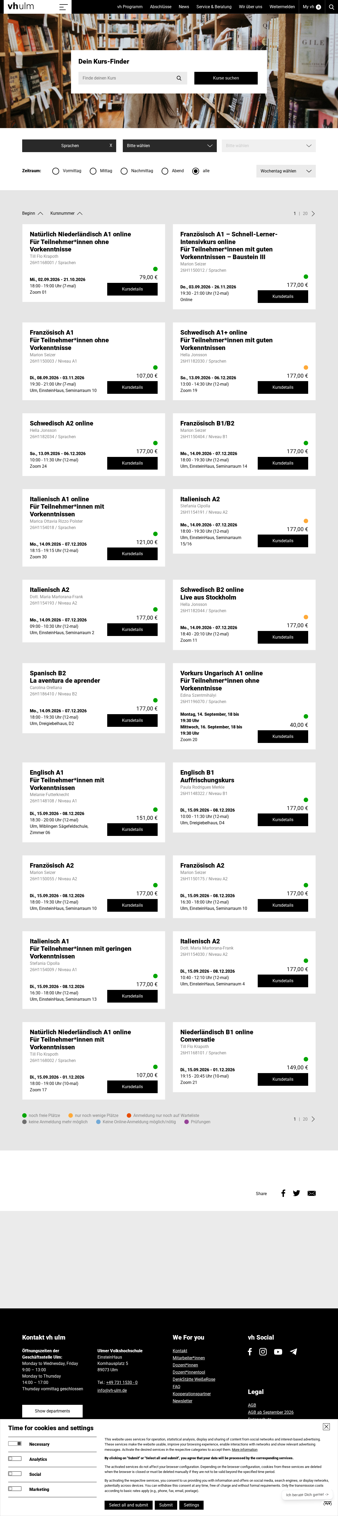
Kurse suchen (226, 78)
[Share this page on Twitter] (296, 1192)
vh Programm (131, 9)
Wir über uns (252, 9)
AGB (252, 1405)
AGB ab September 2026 (271, 1412)
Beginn (28, 213)
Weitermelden (282, 6)
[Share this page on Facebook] (283, 1192)
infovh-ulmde (112, 1390)
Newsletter (182, 1400)
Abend (178, 170)
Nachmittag (142, 170)
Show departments (52, 1411)
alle (206, 170)
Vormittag (72, 170)
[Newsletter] (293, 1352)
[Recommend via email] (312, 1192)
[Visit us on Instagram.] (263, 1352)
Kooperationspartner (192, 1393)
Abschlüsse (162, 9)
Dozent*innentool (189, 1372)
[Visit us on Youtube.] (278, 1352)
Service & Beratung (215, 9)
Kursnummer (62, 213)
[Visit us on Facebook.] (250, 1352)
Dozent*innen (185, 1365)
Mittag (106, 170)
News (186, 9)
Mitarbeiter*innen (189, 1357)
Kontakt (180, 1350)
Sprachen (86, 145)
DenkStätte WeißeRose (194, 1379)
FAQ (176, 1386)
